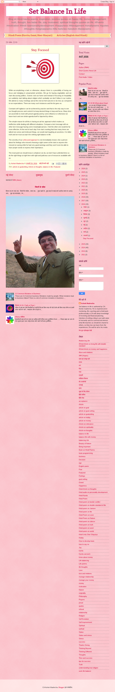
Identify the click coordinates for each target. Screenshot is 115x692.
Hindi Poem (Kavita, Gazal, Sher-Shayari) (30, 35)
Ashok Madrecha (87, 303)
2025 (83, 172)
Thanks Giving (84, 645)
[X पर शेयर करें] (61, 163)
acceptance (83, 401)
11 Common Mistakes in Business (27, 294)
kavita (81, 551)
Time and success (85, 658)
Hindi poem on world (86, 531)
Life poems (83, 564)
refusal (81, 609)
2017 (83, 200)
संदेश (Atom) (17, 180)
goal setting (83, 479)
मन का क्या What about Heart (98, 103)
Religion (82, 616)
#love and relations (86, 352)
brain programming (86, 453)
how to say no (84, 544)
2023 (83, 179)
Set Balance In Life (57, 11)
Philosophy (83, 596)
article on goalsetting (20, 167)
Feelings (82, 476)
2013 (83, 251)
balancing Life (84, 440)
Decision (82, 460)
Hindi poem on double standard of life (92, 505)
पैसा (80, 369)
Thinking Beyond (85, 648)
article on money (85, 421)
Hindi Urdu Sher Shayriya (88, 534)
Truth (81, 664)
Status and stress (85, 635)
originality (82, 593)
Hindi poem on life (85, 512)
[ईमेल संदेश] (52, 163)
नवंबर (85, 207)
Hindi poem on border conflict (89, 502)
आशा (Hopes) (83, 356)
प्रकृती (81, 375)
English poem (84, 466)
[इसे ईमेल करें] (57, 163)
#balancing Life (84, 341)
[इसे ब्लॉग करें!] (59, 163)
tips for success (85, 661)
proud (81, 603)
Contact (82, 74)
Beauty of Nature (85, 443)
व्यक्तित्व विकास (83, 378)
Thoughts (82, 655)
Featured (57, 167)
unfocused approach (30, 140)
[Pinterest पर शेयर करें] (65, 163)
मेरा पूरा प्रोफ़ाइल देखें (85, 330)
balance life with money (87, 437)
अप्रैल (85, 228)
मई (84, 225)
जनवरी (85, 235)
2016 (83, 204)
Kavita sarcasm (84, 554)
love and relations (85, 573)
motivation (82, 586)
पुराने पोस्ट (69, 175)
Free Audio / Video (85, 77)
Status (81, 632)
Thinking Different (85, 652)
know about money (86, 557)
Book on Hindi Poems (87, 450)
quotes (81, 606)
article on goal (84, 408)
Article (81, 404)
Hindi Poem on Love (86, 515)
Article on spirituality (86, 427)
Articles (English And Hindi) (72, 35)
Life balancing (84, 560)
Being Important (84, 447)
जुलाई (85, 218)
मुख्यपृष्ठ (39, 175)
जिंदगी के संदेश (40, 187)
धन (80, 365)
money (81, 583)
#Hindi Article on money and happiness (93, 349)
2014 (83, 247)
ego (80, 463)
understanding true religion (88, 668)
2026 (83, 168)
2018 (83, 197)
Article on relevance (86, 424)
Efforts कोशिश (20, 317)
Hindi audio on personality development (93, 492)
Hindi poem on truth (86, 525)
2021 (83, 186)
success (82, 642)
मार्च (84, 232)
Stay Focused (40, 49)
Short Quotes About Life (87, 71)
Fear (80, 469)
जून (84, 221)
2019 (83, 193)
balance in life (48, 167)
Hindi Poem (83, 499)
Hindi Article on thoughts (87, 489)
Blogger (61, 687)
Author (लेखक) (84, 67)
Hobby (81, 538)
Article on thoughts (35, 167)
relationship (83, 612)
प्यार (80, 372)
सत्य (80, 388)
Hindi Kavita (83, 495)
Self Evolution (84, 619)
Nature (81, 590)
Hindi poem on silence (87, 521)
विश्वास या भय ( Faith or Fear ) (25, 305)
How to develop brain (86, 541)
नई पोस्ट (9, 175)
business (82, 456)
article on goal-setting (86, 411)
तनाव (80, 362)
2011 (83, 255)
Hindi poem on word (86, 528)
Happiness (83, 486)
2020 (83, 190)
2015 (83, 244)
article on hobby (84, 417)
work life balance (85, 671)
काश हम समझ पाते (84, 359)
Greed (81, 482)
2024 (83, 176)
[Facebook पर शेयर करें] (63, 163)
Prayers (82, 600)
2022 (83, 183)
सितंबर (85, 214)
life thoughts (83, 567)
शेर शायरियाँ (82, 382)
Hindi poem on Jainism (87, 508)
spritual (81, 629)
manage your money (86, 580)
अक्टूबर (85, 211)
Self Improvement (85, 622)
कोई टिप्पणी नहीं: (44, 163)
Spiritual (82, 625)
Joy (80, 547)
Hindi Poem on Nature (87, 518)
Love (80, 570)
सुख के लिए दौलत (84, 391)
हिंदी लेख (81, 398)
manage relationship (86, 577)
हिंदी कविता (82, 395)
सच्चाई (81, 385)
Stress (81, 639)
